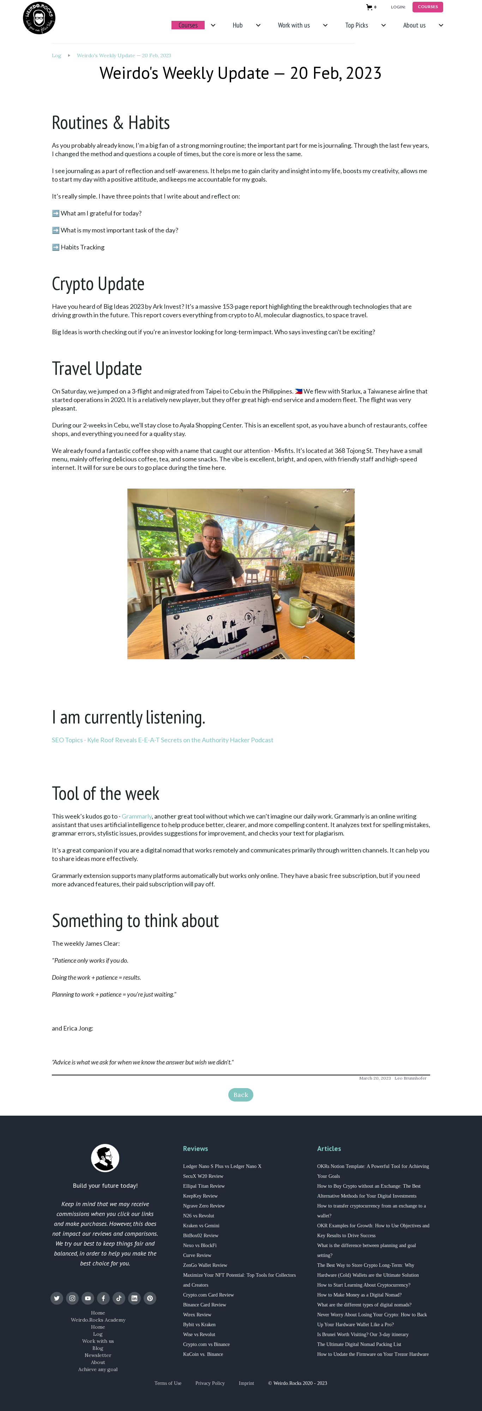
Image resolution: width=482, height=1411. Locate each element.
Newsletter (98, 1355)
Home (98, 1313)
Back (241, 1095)
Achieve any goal (98, 1369)
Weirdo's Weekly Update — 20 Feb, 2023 (124, 55)
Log (56, 55)
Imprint (246, 1383)
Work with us (98, 1341)
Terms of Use (168, 1383)
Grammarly (137, 816)
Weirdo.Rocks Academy (98, 1320)
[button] (372, 7)
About (98, 1362)
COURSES (428, 6)
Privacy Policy (210, 1383)
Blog (97, 1348)
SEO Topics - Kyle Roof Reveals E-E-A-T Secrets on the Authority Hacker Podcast (162, 740)
